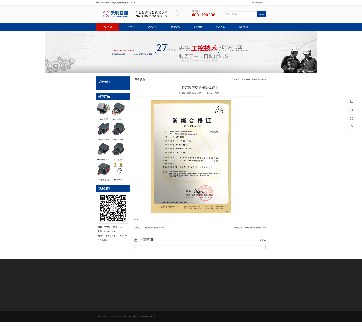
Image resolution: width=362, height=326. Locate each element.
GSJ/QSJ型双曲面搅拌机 (154, 278)
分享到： (138, 219)
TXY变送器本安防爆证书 (153, 227)
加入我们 (100, 306)
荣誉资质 (262, 79)
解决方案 (220, 27)
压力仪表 (120, 302)
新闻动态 (175, 27)
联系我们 (243, 27)
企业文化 (100, 302)
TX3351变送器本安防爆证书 (253, 227)
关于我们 (130, 27)
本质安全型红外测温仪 (191, 278)
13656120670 (351, 102)
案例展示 (197, 27)
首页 (243, 79)
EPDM (138, 278)
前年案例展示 (161, 310)
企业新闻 (139, 306)
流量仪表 (120, 314)
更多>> (263, 240)
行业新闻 (139, 302)
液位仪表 (120, 318)
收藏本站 (258, 3)
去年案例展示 (161, 306)
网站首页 (107, 27)
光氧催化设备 (128, 278)
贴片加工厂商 (223, 278)
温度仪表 (120, 310)
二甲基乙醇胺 (114, 278)
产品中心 (152, 27)
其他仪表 (120, 323)
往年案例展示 (161, 314)
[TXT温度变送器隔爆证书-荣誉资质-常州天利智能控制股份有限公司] (132, 14)
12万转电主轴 (173, 278)
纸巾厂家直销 (209, 278)
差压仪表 (120, 306)
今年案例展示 (161, 302)
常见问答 (139, 310)
